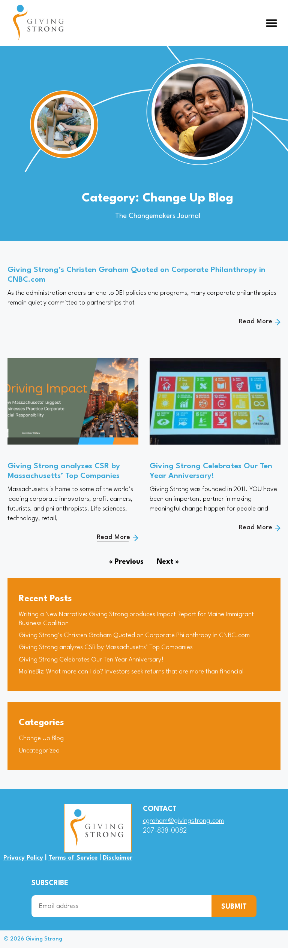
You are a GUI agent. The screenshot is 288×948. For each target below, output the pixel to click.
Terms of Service (73, 858)
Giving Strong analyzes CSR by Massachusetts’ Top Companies (106, 647)
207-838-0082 (165, 830)
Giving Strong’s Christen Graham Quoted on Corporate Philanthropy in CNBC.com (134, 635)
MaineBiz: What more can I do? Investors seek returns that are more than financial (131, 672)
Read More (255, 321)
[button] (271, 23)
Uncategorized (39, 751)
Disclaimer (117, 858)
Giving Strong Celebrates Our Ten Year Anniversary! (91, 660)
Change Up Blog (41, 738)
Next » (168, 561)
